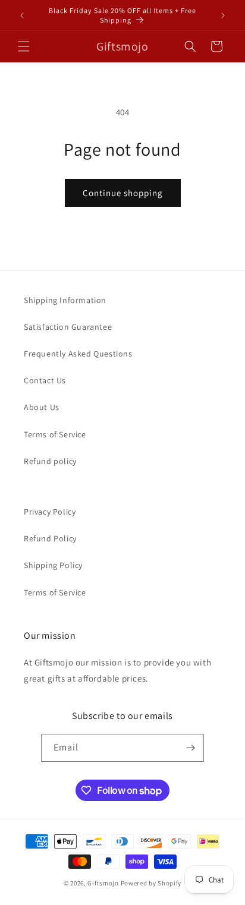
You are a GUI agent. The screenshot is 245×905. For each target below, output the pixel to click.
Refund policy (50, 461)
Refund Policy (50, 538)
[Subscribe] (190, 748)
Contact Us (45, 380)
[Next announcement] (223, 15)
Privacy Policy (50, 511)
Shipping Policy (53, 565)
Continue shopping (123, 192)
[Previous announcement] (22, 15)
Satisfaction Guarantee (68, 326)
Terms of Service (55, 434)
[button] (24, 46)
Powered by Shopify (151, 883)
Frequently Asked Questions (78, 353)
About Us (41, 407)
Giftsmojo (102, 883)
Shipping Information (65, 300)
